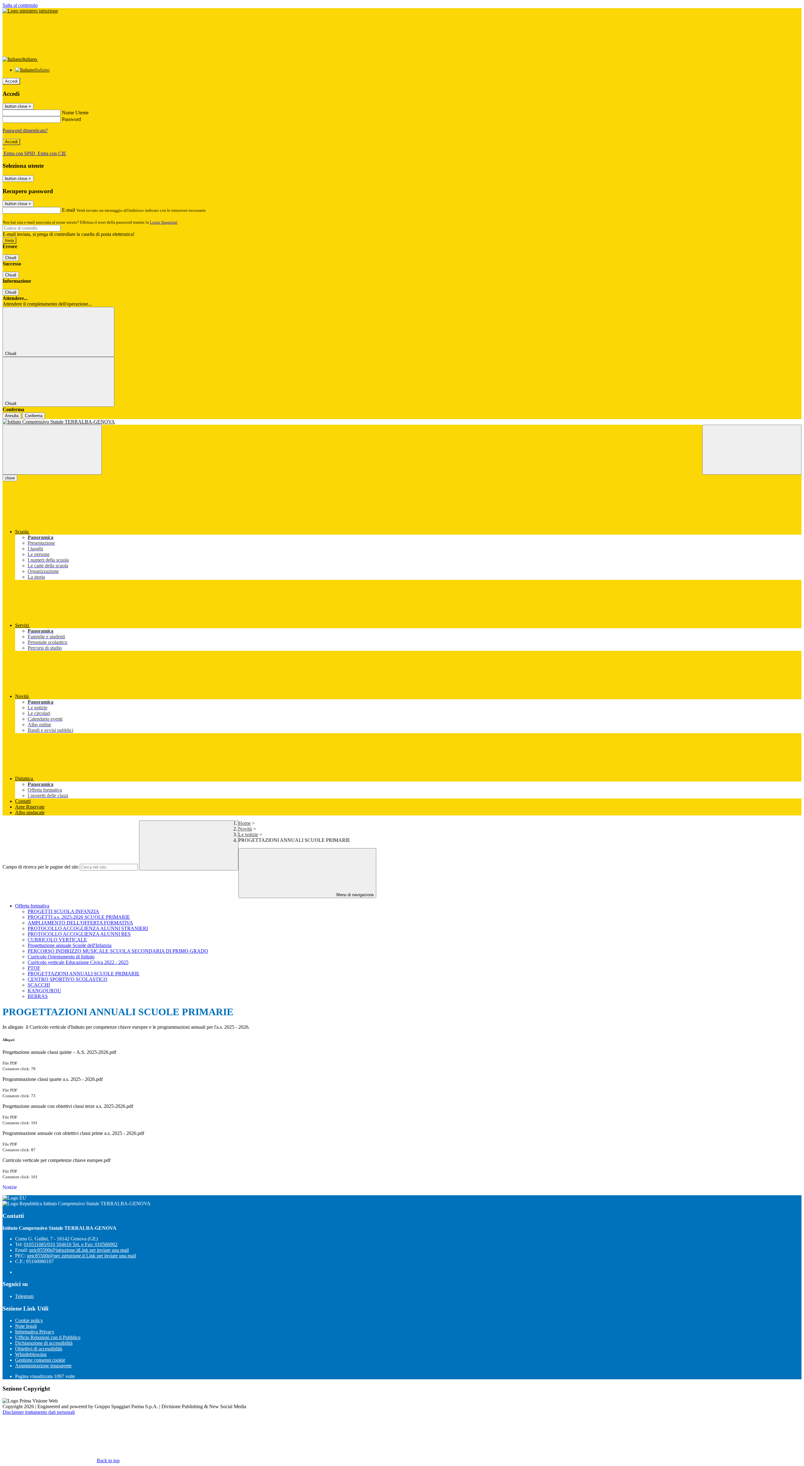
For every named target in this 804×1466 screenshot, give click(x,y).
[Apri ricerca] (751, 450)
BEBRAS (38, 996)
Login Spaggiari (163, 222)
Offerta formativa (32, 905)
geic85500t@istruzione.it (79, 1250)
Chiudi (10, 257)
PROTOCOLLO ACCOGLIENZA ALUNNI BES (79, 934)
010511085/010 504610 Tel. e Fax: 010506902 (70, 1244)
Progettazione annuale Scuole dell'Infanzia (69, 945)
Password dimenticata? (25, 130)
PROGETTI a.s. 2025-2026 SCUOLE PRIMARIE (79, 917)
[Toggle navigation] (52, 450)
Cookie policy (29, 1320)
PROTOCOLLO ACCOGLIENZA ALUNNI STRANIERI (88, 928)
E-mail (68, 210)
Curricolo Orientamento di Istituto (61, 956)
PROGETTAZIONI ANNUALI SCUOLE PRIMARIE (83, 973)
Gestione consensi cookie (40, 1360)
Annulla (12, 415)
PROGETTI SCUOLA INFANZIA (63, 911)
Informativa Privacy (34, 1331)
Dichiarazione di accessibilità (44, 1343)
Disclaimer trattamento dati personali (39, 1412)
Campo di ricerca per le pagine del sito (41, 866)
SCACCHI (39, 985)
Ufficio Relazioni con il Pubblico (47, 1337)
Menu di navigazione (354, 894)
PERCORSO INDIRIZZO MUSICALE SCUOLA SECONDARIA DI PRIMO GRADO (118, 951)
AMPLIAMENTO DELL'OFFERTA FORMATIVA (80, 922)
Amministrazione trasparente (43, 1365)
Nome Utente (75, 112)
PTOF (34, 968)
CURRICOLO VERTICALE (57, 939)
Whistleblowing (30, 1354)
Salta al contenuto (20, 5)
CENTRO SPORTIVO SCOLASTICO (67, 979)
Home (244, 823)
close (10, 478)
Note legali (26, 1326)
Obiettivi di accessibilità (38, 1348)
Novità (245, 828)
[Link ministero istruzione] (30, 11)
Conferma (33, 415)
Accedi (11, 81)
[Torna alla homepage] (402, 422)
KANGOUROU (44, 990)
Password (71, 119)
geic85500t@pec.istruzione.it (81, 1255)
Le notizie (248, 834)
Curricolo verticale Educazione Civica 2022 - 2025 (78, 962)
